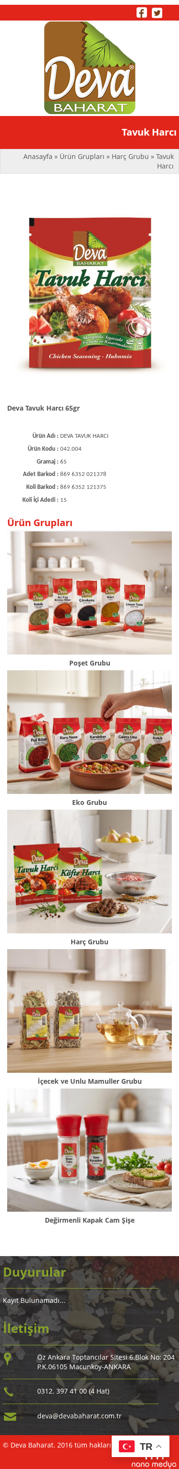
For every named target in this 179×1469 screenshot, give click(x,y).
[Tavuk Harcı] (89, 295)
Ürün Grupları (83, 156)
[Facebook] (142, 11)
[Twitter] (157, 11)
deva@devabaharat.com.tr (79, 1415)
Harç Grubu (130, 156)
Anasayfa (38, 156)
